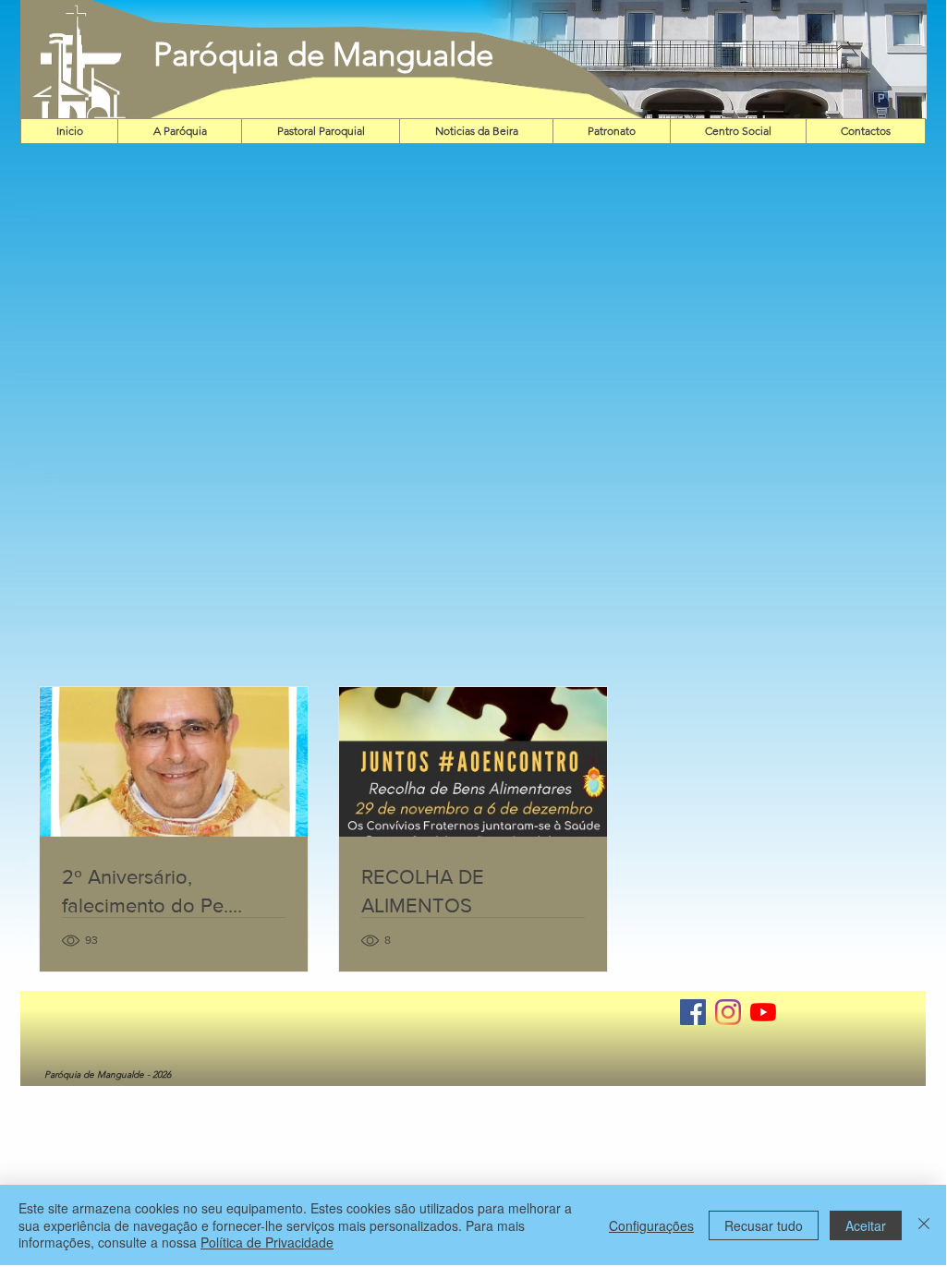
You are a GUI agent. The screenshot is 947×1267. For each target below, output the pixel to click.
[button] (696, 59)
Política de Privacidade (267, 1242)
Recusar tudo (763, 1225)
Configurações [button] (651, 1225)
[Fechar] (924, 1225)
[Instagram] (728, 1012)
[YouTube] (763, 1012)
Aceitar (865, 1225)
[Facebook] (693, 1012)
